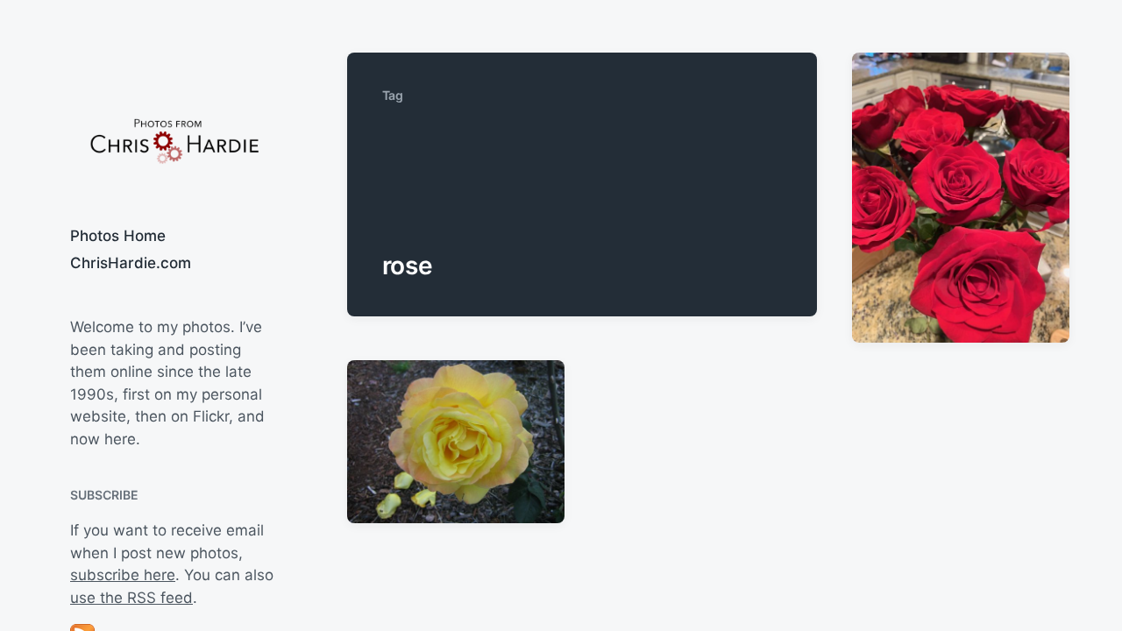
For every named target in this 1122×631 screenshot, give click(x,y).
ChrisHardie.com (130, 263)
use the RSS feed (131, 597)
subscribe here (122, 575)
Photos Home (118, 236)
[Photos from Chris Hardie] (173, 139)
